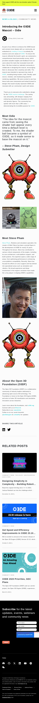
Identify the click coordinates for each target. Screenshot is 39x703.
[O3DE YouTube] (27, 663)
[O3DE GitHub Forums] (10, 663)
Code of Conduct (6, 689)
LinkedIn (17, 414)
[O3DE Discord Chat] (5, 663)
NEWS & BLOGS (9, 19)
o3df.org (31, 405)
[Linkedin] (21, 663)
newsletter (17, 410)
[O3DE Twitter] (16, 663)
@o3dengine (7, 414)
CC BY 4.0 (20, 679)
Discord (18, 407)
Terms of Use (17, 689)
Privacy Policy (18, 687)
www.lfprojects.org (22, 683)
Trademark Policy (6, 687)
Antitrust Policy (29, 687)
